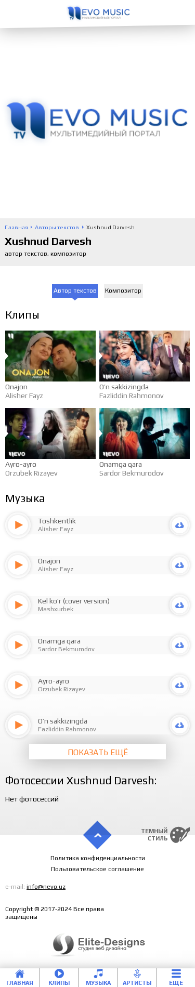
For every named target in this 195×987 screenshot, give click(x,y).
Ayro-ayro (20, 464)
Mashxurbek (55, 609)
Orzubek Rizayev (31, 473)
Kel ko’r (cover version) (74, 601)
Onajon (16, 387)
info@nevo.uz (46, 886)
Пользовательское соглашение (97, 869)
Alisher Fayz (24, 395)
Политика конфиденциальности (97, 858)
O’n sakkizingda (124, 387)
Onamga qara (120, 464)
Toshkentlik (57, 521)
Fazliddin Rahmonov (131, 395)
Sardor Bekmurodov (131, 473)
